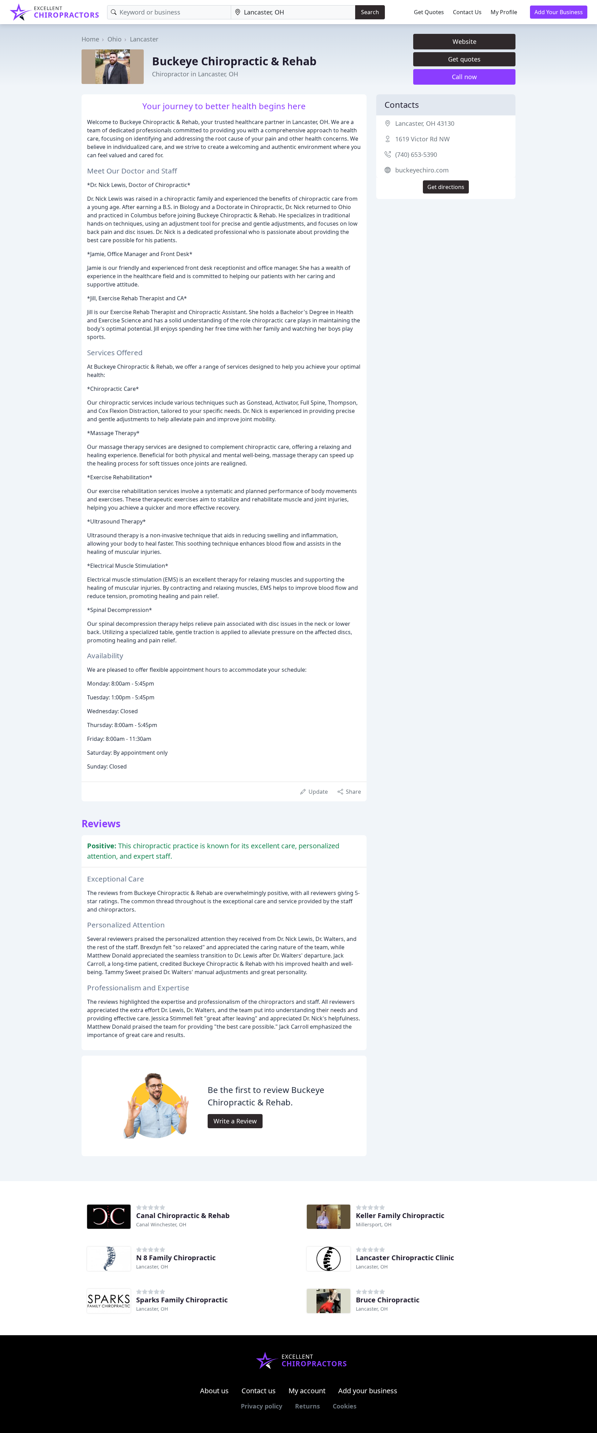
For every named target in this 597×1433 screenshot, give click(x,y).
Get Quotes (429, 12)
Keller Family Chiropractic (400, 1215)
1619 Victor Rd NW (422, 139)
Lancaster (144, 39)
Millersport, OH (373, 1224)
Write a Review (235, 1121)
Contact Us (467, 12)
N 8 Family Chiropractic (176, 1257)
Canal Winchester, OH (161, 1224)
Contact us (258, 1390)
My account (306, 1390)
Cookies (345, 1406)
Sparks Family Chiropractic (182, 1299)
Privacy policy (261, 1406)
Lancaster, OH (152, 1266)
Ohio (114, 39)
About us (214, 1390)
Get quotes (464, 59)
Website (464, 41)
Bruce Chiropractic (387, 1299)
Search (370, 12)
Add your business (367, 1390)
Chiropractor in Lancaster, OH (195, 74)
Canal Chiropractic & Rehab (183, 1215)
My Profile (504, 12)
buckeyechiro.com (422, 170)
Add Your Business (558, 12)
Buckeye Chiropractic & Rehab (234, 61)
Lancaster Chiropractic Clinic (405, 1257)
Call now (464, 77)
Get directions (445, 187)
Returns (307, 1406)
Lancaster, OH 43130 (424, 123)
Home (90, 39)
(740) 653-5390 (416, 154)
